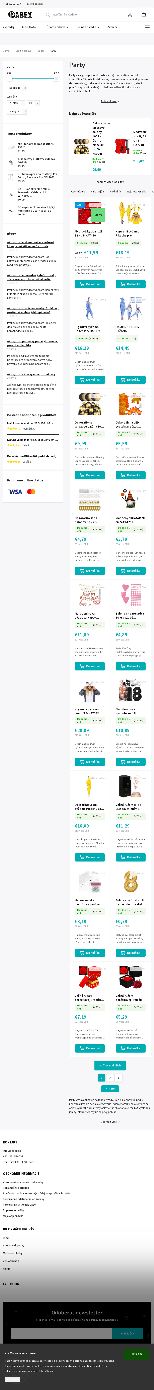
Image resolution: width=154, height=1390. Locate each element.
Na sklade (17, 88)
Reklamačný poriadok (16, 1188)
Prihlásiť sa (127, 1334)
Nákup (6, 1269)
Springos (17, 111)
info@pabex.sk (12, 1151)
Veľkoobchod (11, 1261)
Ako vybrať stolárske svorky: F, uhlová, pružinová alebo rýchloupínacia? (33, 310)
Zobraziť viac (109, 101)
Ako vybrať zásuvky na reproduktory (31, 374)
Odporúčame (77, 191)
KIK (33, 103)
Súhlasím (136, 1354)
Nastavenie (12, 1379)
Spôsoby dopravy (13, 1246)
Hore (112, 1089)
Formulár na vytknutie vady (19, 1205)
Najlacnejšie (97, 191)
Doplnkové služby (13, 1210)
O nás (6, 1238)
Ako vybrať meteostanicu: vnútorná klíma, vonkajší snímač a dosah (30, 244)
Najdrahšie (115, 191)
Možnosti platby (12, 1253)
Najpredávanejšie (136, 191)
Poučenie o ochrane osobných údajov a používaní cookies (37, 1194)
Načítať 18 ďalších (110, 1066)
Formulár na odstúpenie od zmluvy (23, 1199)
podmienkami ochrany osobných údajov (95, 1320)
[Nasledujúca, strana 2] (110, 1078)
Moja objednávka (13, 1216)
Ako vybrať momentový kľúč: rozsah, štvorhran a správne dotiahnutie (31, 277)
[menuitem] (10, 27)
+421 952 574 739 (13, 1157)
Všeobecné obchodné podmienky (23, 1182)
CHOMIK (16, 103)
